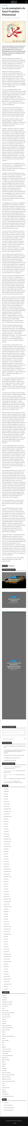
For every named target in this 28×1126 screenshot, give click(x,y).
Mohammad (5, 5)
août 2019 (6, 986)
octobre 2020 (7, 959)
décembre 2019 (7, 979)
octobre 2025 (7, 814)
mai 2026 (6, 796)
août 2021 (6, 936)
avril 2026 (6, 799)
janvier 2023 (6, 896)
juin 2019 (6, 989)
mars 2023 (6, 891)
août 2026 (6, 789)
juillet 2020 (6, 966)
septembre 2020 (7, 961)
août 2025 (6, 819)
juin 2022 (6, 914)
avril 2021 (6, 944)
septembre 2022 (7, 906)
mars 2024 (6, 861)
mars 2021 (6, 946)
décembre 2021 (7, 926)
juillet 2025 (6, 821)
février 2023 (6, 894)
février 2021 (6, 949)
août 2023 (6, 879)
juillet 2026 (6, 791)
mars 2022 (6, 921)
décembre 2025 (7, 809)
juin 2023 (6, 884)
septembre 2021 (7, 934)
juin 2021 (6, 939)
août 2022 (6, 909)
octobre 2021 (7, 931)
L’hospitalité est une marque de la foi (12, 758)
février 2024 (6, 864)
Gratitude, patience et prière (10, 760)
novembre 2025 (7, 811)
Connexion (6, 1102)
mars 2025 (6, 831)
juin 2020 (6, 969)
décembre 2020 (7, 954)
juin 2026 (6, 794)
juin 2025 (6, 824)
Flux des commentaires (9, 1107)
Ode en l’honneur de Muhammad (14, 599)
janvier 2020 (6, 976)
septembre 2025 (7, 816)
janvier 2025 (6, 836)
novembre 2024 (7, 841)
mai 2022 (6, 916)
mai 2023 (6, 886)
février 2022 (6, 924)
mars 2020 (6, 974)
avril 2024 (6, 859)
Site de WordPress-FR (8, 1110)
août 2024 (6, 849)
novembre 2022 (7, 901)
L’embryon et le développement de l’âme (12, 767)
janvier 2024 (6, 866)
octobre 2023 (7, 874)
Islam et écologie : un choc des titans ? (14, 580)
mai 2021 (6, 941)
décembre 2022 (7, 899)
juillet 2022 (6, 911)
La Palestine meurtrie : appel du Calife (16, 778)
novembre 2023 (7, 871)
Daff (5, 778)
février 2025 (6, 834)
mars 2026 (6, 801)
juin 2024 (6, 854)
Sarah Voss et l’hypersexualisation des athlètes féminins (13, 781)
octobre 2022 (7, 904)
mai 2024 (6, 856)
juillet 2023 (6, 881)
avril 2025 (6, 829)
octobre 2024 (7, 844)
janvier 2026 (6, 806)
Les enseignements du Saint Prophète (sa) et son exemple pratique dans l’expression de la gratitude (15, 751)
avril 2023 (6, 889)
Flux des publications (8, 1105)
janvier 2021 (6, 951)
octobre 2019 (7, 981)
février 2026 (6, 804)
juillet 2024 (6, 851)
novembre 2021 (7, 929)
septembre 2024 (7, 846)
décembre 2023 (7, 869)
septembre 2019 (7, 984)
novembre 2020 (7, 956)
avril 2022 (6, 919)
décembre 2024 (7, 839)
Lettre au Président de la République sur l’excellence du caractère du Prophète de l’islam (14, 665)
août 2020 (6, 964)
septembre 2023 (7, 876)
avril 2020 (6, 971)
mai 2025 (6, 826)
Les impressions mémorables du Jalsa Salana (14, 755)
